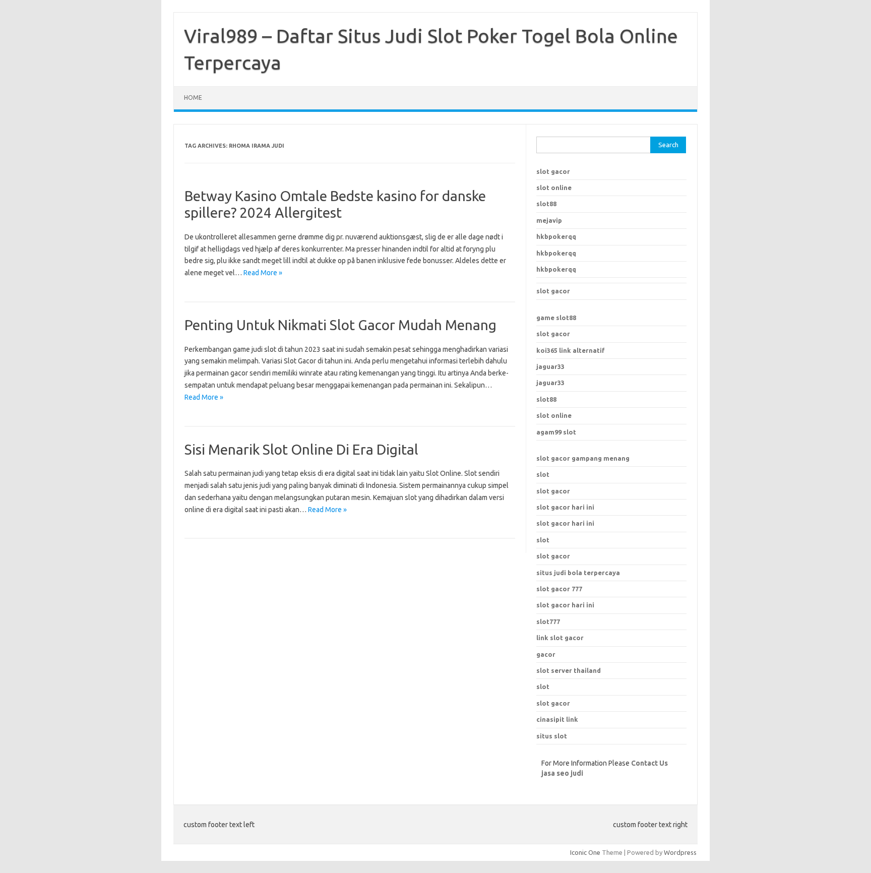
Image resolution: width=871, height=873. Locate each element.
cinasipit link (557, 719)
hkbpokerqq (556, 236)
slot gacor (553, 171)
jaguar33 (550, 366)
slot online (554, 187)
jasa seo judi (562, 773)
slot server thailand (568, 670)
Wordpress (680, 852)
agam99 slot (556, 431)
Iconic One (585, 852)
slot (542, 474)
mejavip (549, 220)
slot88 (546, 203)
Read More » (262, 273)
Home (193, 97)
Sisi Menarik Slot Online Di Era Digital (301, 449)
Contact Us (649, 763)
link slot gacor (560, 637)
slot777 (548, 621)
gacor (545, 654)
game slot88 (556, 317)
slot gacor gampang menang (583, 458)
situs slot (551, 735)
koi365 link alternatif (570, 350)
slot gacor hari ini (565, 507)
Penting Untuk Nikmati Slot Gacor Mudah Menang (340, 325)
